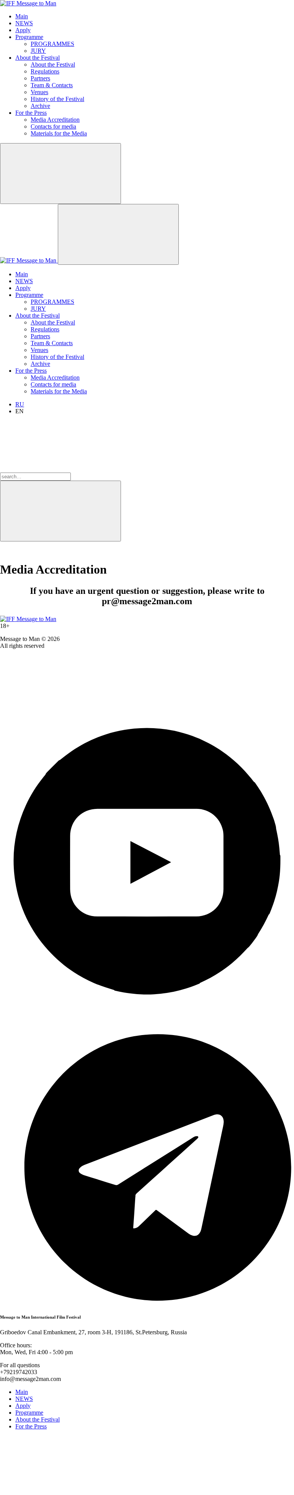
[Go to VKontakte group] (57, 711)
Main (21, 16)
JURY (38, 50)
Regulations (45, 71)
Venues (39, 92)
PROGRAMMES (52, 44)
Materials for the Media (59, 133)
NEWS (24, 23)
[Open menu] (118, 234)
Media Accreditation (55, 119)
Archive (40, 106)
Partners (40, 78)
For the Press (31, 112)
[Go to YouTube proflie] (147, 1006)
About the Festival (37, 57)
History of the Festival (57, 99)
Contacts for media (53, 126)
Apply (23, 30)
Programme (29, 37)
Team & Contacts (52, 85)
